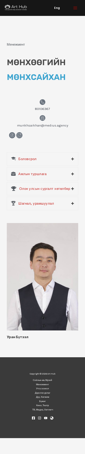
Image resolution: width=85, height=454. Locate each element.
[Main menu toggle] (75, 8)
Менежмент (42, 384)
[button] (57, 8)
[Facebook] (33, 418)
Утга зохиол (42, 388)
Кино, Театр (42, 405)
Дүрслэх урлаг (42, 393)
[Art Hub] (16, 8)
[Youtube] (45, 418)
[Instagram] (39, 418)
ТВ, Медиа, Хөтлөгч (42, 409)
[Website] (51, 418)
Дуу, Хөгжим (42, 397)
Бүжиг (42, 401)
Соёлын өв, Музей (42, 380)
